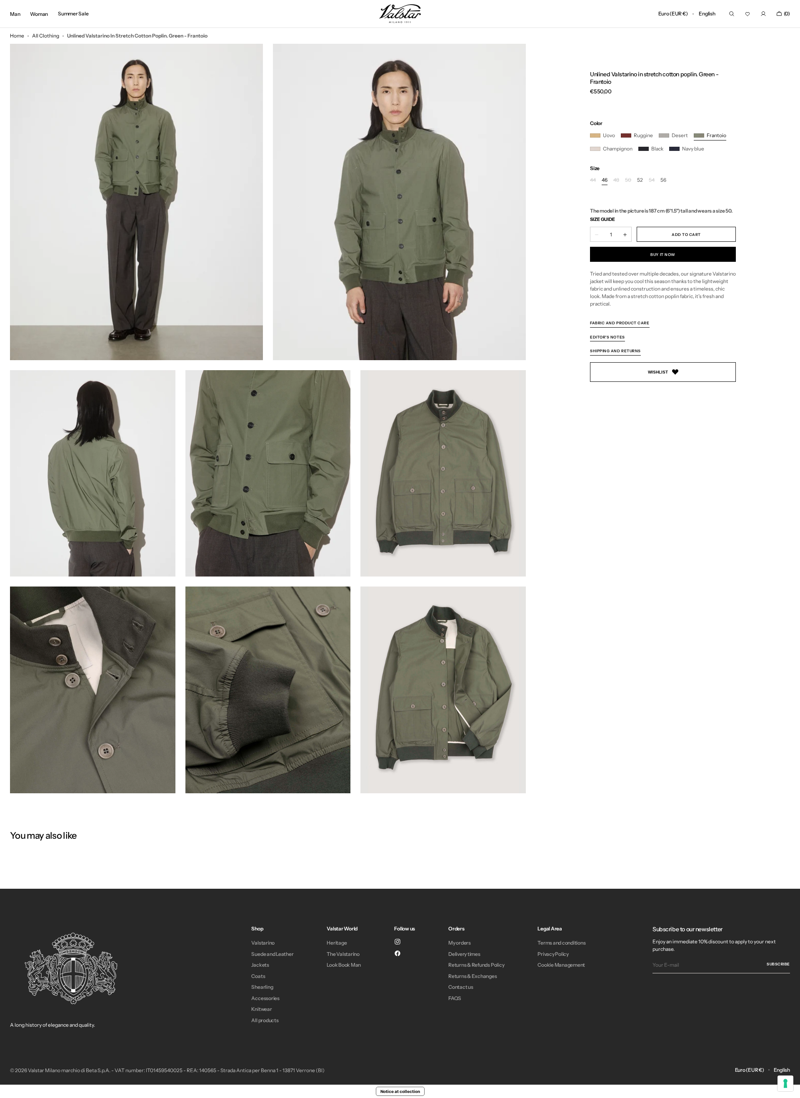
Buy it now (662, 254)
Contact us (460, 987)
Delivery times (464, 954)
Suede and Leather (272, 954)
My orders (459, 943)
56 (663, 180)
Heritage (337, 943)
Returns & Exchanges (472, 976)
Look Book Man (344, 965)
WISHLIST (658, 372)
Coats (258, 976)
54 (652, 180)
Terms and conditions (561, 943)
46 (605, 180)
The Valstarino (343, 954)
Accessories (265, 998)
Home (17, 36)
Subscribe (778, 964)
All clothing (45, 36)
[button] (672, 14)
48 (616, 180)
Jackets (260, 965)
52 (640, 180)
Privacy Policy (553, 954)
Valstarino (263, 943)
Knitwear (261, 1009)
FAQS (454, 998)
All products (264, 1020)
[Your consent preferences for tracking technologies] (785, 1083)
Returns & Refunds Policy (476, 965)
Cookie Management (561, 965)
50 (628, 180)
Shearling (262, 987)
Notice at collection (400, 1091)
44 (593, 180)
